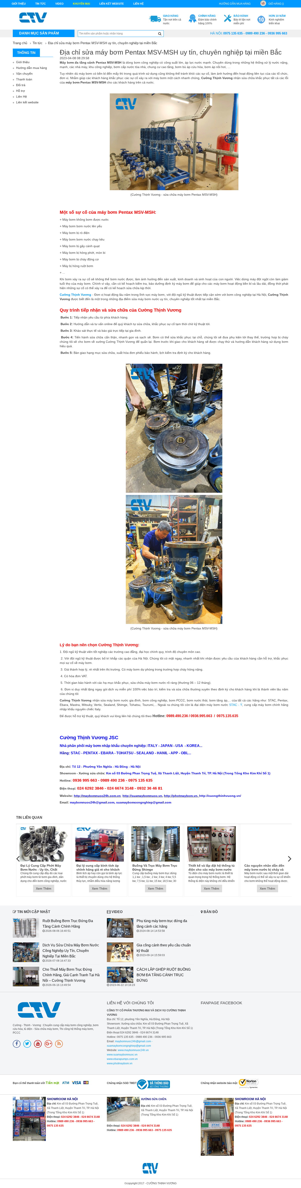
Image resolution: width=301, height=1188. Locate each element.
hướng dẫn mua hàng (235, 3)
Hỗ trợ (20, 91)
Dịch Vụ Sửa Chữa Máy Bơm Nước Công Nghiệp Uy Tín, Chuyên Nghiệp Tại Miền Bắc (71, 950)
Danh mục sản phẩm (39, 33)
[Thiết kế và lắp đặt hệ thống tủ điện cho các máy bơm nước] (211, 844)
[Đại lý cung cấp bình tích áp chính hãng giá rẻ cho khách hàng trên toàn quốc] (99, 844)
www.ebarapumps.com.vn (122, 1059)
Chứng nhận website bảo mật (219, 1083)
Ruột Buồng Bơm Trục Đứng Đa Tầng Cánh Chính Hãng (68, 923)
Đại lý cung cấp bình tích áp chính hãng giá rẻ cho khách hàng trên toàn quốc (98, 868)
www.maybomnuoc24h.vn (133, 1050)
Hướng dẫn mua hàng (31, 68)
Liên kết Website (111, 3)
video (59, 3)
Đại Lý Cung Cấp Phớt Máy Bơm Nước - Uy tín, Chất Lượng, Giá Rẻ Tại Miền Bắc (41, 868)
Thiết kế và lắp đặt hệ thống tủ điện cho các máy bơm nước (211, 867)
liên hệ (138, 3)
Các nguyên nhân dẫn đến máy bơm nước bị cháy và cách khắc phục (264, 868)
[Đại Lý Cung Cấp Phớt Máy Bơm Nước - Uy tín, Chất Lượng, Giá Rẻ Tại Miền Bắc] (44, 844)
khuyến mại (81, 3)
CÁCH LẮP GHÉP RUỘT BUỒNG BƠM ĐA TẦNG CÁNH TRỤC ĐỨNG (164, 975)
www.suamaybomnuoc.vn (122, 1054)
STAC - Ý (235, 705)
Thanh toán (24, 79)
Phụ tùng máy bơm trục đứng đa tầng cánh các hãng (162, 923)
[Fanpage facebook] (16, 1044)
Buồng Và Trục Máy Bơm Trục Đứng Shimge (154, 867)
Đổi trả (20, 85)
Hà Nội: (216, 33)
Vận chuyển (24, 73)
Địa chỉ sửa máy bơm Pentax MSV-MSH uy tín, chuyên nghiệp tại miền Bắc (102, 43)
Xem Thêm (43, 888)
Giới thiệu (19, 3)
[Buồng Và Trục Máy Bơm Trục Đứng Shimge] (155, 844)
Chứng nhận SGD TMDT (122, 1083)
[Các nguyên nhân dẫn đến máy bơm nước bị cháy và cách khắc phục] (267, 844)
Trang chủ (20, 43)
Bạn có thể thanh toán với (29, 1083)
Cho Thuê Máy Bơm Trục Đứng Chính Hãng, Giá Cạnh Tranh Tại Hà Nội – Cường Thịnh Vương (71, 975)
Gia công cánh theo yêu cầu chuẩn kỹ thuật (164, 948)
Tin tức (40, 3)
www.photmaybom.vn (119, 1063)
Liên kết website (27, 102)
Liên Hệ (21, 96)
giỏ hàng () (276, 3)
